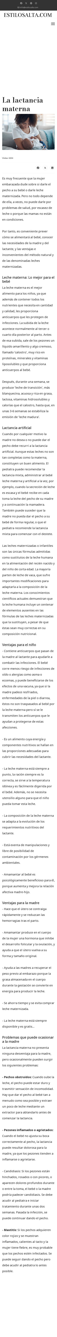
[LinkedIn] (52, 167)
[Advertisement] (28, 49)
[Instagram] (36, 3)
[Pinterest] (31, 3)
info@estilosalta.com (29, 7)
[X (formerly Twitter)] (45, 167)
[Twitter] (26, 3)
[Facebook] (21, 3)
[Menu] (53, 23)
